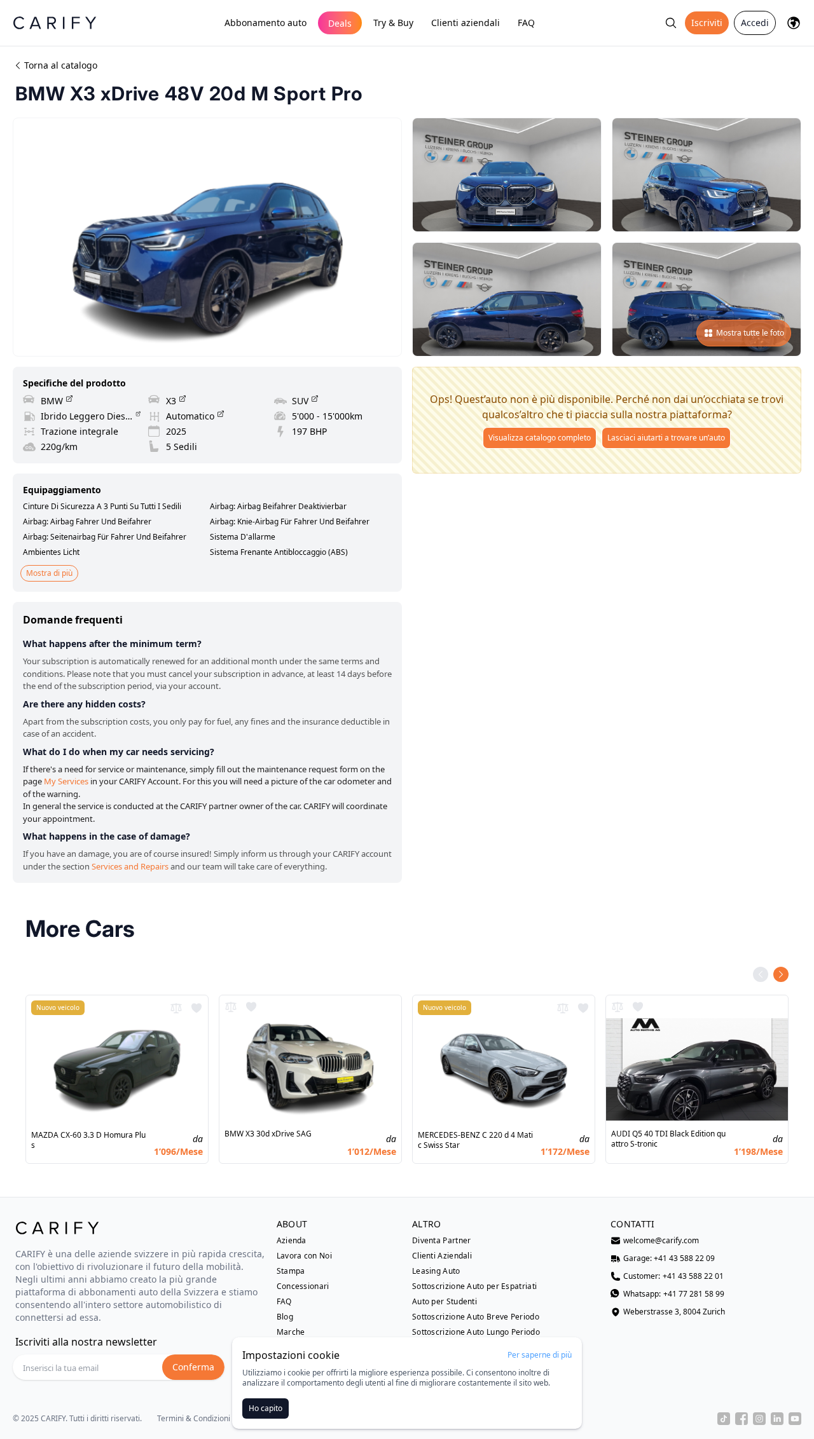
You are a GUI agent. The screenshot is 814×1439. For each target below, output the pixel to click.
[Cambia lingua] (793, 23)
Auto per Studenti (444, 1302)
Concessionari (303, 1286)
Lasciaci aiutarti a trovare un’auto (666, 437)
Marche (291, 1332)
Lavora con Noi (304, 1256)
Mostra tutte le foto (750, 332)
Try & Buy (393, 23)
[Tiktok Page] (723, 1418)
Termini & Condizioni (193, 1419)
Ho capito (265, 1408)
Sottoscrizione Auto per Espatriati (474, 1286)
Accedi (755, 23)
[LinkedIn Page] (777, 1418)
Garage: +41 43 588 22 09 (669, 1258)
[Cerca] (670, 22)
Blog (285, 1317)
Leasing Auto (436, 1271)
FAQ (526, 23)
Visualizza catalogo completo (539, 437)
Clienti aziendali (465, 23)
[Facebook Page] (741, 1418)
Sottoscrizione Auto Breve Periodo (475, 1317)
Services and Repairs (130, 866)
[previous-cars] (760, 974)
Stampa (291, 1271)
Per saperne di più (539, 1355)
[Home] (54, 22)
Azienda (292, 1241)
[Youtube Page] (795, 1418)
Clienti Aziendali (442, 1256)
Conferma (193, 1367)
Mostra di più (49, 573)
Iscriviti (706, 23)
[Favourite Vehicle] (196, 1008)
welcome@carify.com (661, 1241)
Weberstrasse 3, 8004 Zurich (674, 1312)
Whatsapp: (673, 1294)
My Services (66, 781)
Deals (340, 23)
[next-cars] (781, 974)
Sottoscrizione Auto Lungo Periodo (476, 1332)
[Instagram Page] (759, 1418)
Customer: (673, 1276)
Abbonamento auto (265, 23)
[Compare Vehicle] (176, 1008)
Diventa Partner (441, 1241)
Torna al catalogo (60, 65)
